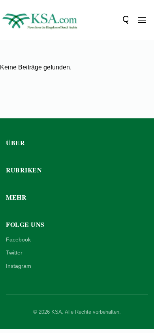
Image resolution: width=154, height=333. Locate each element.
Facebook (18, 239)
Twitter (14, 252)
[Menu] (142, 20)
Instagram (18, 266)
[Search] (124, 20)
